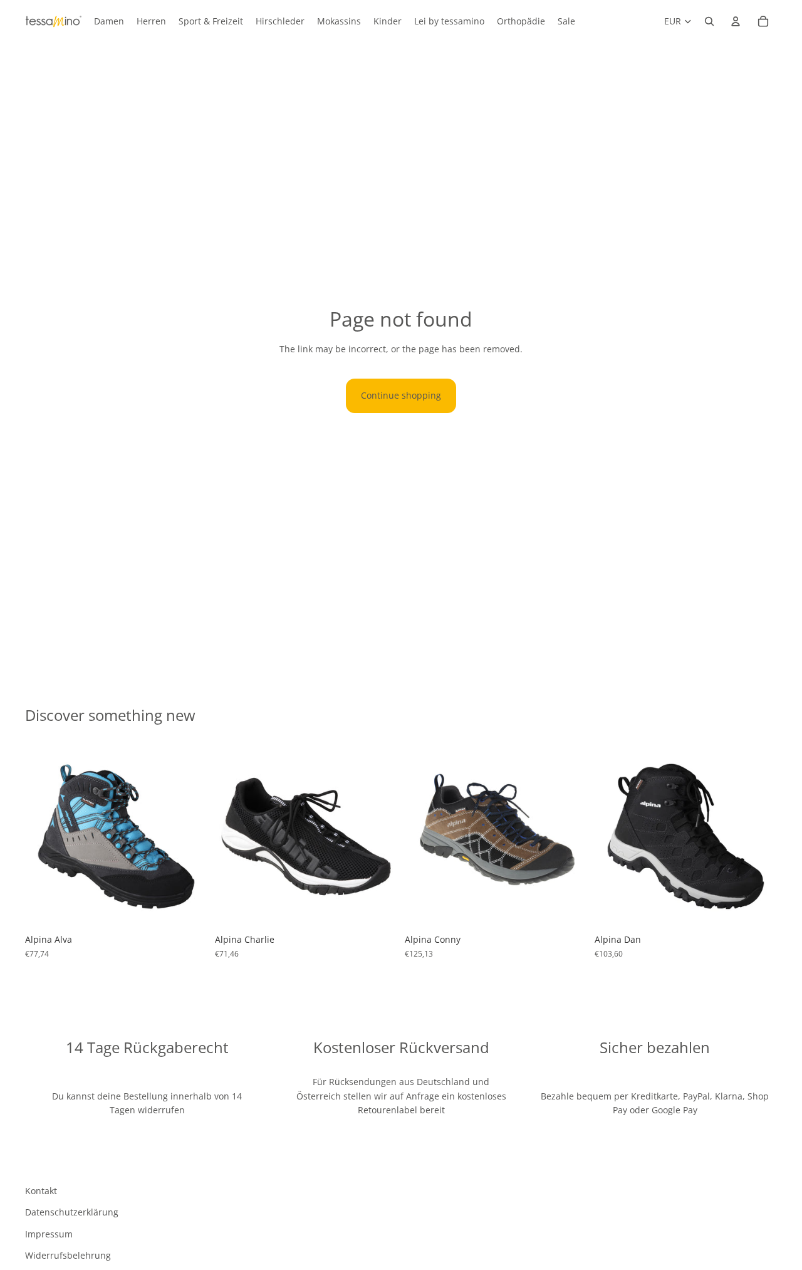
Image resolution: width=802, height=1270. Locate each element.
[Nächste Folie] (188, 837)
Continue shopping (401, 395)
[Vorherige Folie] (44, 837)
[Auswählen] (188, 909)
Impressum (49, 1234)
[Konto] (735, 21)
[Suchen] (709, 21)
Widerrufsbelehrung (68, 1255)
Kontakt (41, 1191)
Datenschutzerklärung (71, 1212)
